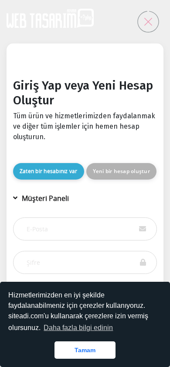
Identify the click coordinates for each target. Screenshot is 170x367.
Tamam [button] (85, 350)
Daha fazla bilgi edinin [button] (78, 327)
